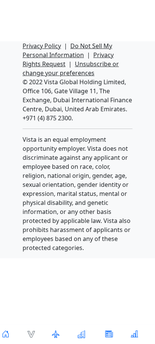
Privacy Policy (42, 46)
